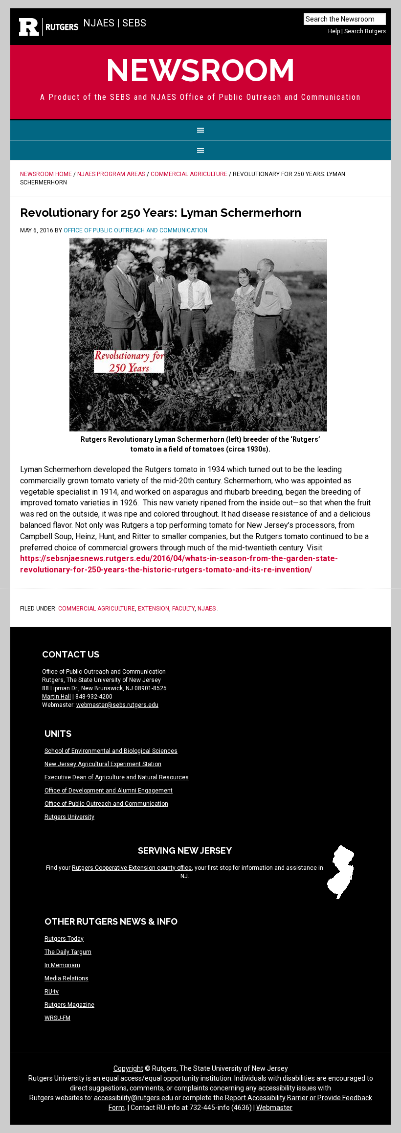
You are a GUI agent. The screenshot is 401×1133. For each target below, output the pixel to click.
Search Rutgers (365, 31)
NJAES (98, 23)
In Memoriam (62, 965)
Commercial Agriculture (96, 608)
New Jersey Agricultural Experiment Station (103, 764)
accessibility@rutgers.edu (133, 1098)
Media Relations (67, 978)
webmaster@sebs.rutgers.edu (117, 705)
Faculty (183, 608)
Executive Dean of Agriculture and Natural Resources (117, 777)
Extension (153, 608)
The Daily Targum (68, 952)
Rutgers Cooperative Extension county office (132, 867)
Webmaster (274, 1107)
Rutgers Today (64, 938)
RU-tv (52, 991)
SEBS (134, 23)
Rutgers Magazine (69, 1004)
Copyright (128, 1068)
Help (334, 31)
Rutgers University (69, 817)
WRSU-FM (57, 1018)
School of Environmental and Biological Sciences (111, 751)
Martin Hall (56, 696)
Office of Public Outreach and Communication (106, 803)
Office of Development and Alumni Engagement (109, 790)
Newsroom (200, 70)
